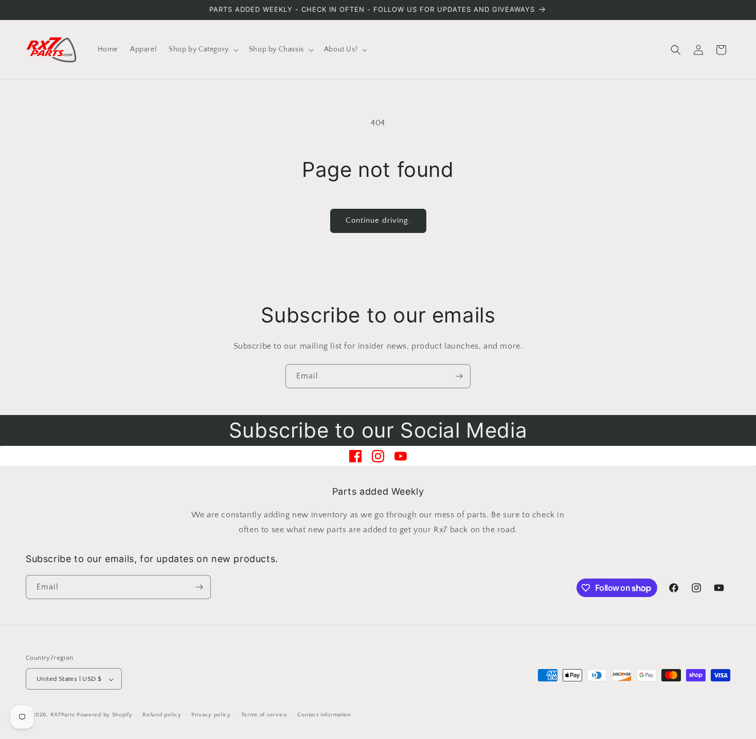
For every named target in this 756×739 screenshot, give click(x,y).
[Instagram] (378, 456)
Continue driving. (378, 220)
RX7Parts (62, 715)
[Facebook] (355, 456)
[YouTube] (400, 456)
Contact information (324, 715)
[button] (203, 49)
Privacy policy (211, 715)
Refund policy (161, 715)
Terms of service (264, 715)
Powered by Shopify (105, 715)
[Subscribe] (458, 376)
